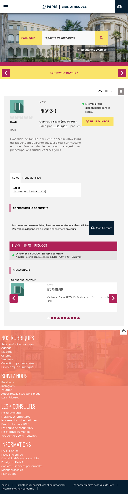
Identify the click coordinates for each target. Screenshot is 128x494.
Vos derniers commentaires (19, 435)
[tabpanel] (45, 190)
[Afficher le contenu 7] (68, 318)
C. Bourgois (59, 126)
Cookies (6, 466)
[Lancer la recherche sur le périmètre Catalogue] (101, 38)
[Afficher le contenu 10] (78, 318)
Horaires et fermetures (15, 416)
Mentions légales (12, 470)
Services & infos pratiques (17, 344)
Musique (6, 351)
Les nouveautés (11, 412)
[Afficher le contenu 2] (52, 318)
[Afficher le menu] (5, 6)
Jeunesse (7, 359)
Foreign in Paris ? (12, 462)
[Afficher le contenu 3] (55, 318)
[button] (121, 6)
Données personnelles (28, 466)
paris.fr (5, 485)
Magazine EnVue (12, 454)
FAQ (4, 451)
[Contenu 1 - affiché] (48, 318)
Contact (14, 451)
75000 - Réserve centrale (47, 253)
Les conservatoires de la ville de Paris (93, 485)
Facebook (7, 382)
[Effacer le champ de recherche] (93, 38)
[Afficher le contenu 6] (65, 318)
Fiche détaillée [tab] (31, 177)
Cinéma (6, 355)
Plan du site (8, 473)
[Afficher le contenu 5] (62, 318)
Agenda (6, 348)
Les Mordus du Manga (15, 431)
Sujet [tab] (15, 177)
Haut (123, 331)
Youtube (6, 389)
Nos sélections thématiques (19, 420)
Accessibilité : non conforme (18, 488)
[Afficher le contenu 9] (75, 318)
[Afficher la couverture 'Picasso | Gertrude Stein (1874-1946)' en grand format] (17, 106)
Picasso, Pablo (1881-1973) (30, 191)
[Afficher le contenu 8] (72, 318)
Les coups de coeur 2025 (17, 428)
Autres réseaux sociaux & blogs (20, 393)
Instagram (8, 386)
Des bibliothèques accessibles (20, 458)
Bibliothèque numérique (17, 367)
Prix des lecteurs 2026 (15, 424)
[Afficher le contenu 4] (58, 318)
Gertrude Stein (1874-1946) (58, 121)
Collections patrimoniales (17, 363)
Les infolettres (10, 397)
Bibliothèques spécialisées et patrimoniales (40, 485)
